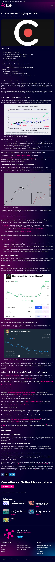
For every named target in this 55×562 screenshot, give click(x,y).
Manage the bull (6, 385)
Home (2, 16)
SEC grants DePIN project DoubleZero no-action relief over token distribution (43, 503)
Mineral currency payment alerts (23, 394)
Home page (40, 551)
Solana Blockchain (21, 549)
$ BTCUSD (6, 225)
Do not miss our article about (25, 158)
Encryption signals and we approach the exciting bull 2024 (33, 464)
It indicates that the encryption (13, 375)
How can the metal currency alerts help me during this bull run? (20, 75)
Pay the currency (9, 65)
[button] (52, 5)
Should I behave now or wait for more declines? (16, 73)
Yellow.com (13, 518)
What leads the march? (10, 58)
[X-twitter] (21, 537)
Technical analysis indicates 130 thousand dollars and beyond (18, 54)
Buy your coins (28, 378)
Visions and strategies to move (33, 470)
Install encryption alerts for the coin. (21, 405)
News (6, 16)
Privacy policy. (27, 559)
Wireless (3, 549)
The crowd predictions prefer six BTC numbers (15, 56)
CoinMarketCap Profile (42, 547)
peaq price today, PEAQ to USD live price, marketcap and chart (18, 502)
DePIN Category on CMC (23, 545)
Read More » (13, 504)
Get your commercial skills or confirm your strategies (28, 418)
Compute (3, 545)
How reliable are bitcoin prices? (12, 71)
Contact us (40, 553)
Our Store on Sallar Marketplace (44, 545)
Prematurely (15, 421)
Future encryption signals (22, 155)
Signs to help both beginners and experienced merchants (26, 419)
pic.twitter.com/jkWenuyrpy (36, 228)
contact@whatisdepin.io (25, 532)
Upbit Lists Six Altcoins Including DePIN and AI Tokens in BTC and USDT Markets (44, 511)
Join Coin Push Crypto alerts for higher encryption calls (16, 64)
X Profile (39, 549)
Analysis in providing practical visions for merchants (21, 392)
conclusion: (6, 62)
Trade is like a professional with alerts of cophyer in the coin (19, 67)
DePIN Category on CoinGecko (24, 547)
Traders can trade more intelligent (33, 401)
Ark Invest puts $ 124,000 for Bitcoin (11, 52)
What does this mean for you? (12, 60)
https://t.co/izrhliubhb (23, 228)
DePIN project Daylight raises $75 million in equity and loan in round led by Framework (18, 511)
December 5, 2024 (26, 231)
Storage (3, 551)
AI (1, 547)
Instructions (6, 69)
